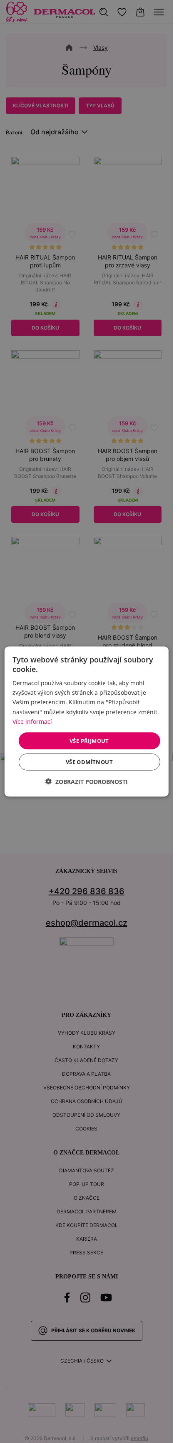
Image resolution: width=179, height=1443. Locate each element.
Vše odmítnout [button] (89, 762)
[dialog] (86, 721)
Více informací (32, 721)
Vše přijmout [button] (89, 740)
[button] (86, 781)
